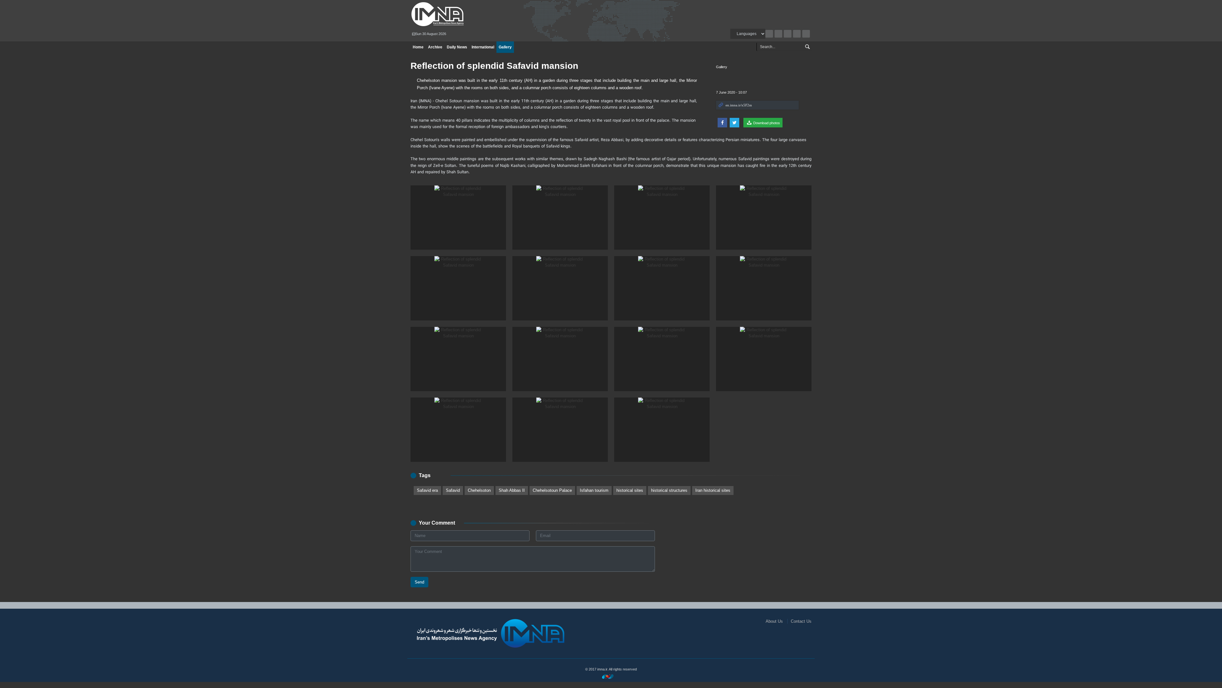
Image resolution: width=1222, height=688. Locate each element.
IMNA (475, 14)
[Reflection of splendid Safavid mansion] (458, 217)
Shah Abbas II (512, 490)
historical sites (629, 490)
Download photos (766, 123)
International (483, 47)
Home (418, 47)
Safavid (453, 490)
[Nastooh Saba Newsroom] (611, 676)
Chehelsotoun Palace (552, 490)
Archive (769, 34)
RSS (778, 34)
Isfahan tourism (594, 490)
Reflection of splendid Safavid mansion (494, 66)
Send (419, 582)
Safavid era (427, 490)
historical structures (669, 490)
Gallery (505, 47)
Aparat (797, 34)
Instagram (787, 34)
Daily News (457, 47)
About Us (774, 621)
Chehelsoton (479, 490)
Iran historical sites (712, 490)
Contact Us (801, 621)
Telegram (806, 34)
